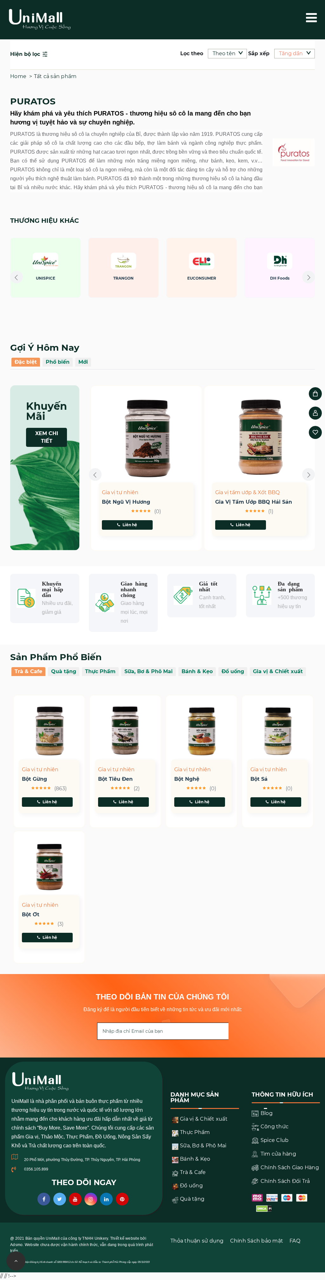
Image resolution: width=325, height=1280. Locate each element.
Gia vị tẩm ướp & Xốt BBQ (247, 492)
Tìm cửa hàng (277, 1154)
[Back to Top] (15, 1260)
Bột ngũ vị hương (126, 502)
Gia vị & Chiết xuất (278, 671)
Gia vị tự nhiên (120, 492)
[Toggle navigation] (319, 18)
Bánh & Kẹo (197, 671)
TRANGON (58, 278)
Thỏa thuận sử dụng (197, 1241)
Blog (266, 1113)
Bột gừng (34, 779)
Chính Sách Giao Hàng (289, 1167)
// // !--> (162, 216)
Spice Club (274, 1140)
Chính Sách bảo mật (256, 1241)
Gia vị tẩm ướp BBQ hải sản (253, 502)
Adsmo (16, 1245)
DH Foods (214, 278)
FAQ (294, 1241)
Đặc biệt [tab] (26, 362)
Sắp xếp (258, 53)
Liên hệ (130, 524)
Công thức (274, 1127)
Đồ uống (233, 671)
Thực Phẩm (100, 671)
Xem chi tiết (46, 437)
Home (18, 76)
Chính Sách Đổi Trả (284, 1181)
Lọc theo (191, 53)
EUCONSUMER (136, 278)
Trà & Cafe (28, 671)
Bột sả (259, 779)
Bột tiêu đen (115, 779)
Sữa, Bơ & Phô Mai (148, 671)
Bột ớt (30, 914)
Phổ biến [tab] (58, 362)
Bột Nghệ (186, 779)
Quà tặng (63, 671)
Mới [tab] (83, 362)
